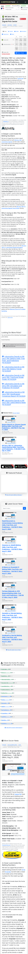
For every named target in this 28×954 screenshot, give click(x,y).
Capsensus (6, 34)
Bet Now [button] (24, 19)
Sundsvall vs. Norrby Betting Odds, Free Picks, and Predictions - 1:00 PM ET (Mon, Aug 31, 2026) (12, 638)
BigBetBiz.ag (6, 121)
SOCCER (14, 24)
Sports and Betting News (12, 744)
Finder (17, 31)
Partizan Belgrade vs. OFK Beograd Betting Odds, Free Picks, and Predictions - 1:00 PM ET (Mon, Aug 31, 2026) (13, 594)
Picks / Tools (20, 53)
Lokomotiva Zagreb (7, 142)
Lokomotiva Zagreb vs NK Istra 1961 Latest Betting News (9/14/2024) (14, 402)
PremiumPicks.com (6, 845)
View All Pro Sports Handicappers (14, 727)
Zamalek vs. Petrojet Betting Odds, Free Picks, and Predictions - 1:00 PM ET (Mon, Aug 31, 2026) (12, 616)
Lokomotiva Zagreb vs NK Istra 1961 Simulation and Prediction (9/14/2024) (13, 385)
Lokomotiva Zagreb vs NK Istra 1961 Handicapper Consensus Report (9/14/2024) (13, 394)
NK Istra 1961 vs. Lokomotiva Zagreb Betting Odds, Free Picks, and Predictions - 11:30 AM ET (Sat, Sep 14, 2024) (13, 448)
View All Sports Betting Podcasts (14, 495)
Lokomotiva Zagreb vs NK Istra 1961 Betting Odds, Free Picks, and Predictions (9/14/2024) (13, 359)
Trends (11, 31)
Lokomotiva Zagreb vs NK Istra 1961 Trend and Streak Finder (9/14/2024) (13, 377)
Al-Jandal (8, 872)
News (12, 34)
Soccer (20, 744)
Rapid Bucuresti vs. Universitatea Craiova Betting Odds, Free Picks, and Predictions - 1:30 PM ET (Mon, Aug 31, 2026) (12, 525)
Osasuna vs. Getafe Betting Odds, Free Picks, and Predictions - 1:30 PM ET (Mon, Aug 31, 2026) (12, 548)
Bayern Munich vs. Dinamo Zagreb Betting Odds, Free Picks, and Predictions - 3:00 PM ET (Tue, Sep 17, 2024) (14, 427)
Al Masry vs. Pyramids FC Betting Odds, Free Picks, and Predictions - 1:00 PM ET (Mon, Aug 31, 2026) (12, 570)
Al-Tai (23, 870)
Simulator (24, 31)
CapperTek (4, 24)
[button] (25, 2)
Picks (5, 31)
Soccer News (16, 413)
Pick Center (10, 24)
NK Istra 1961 (18, 140)
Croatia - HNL (5, 52)
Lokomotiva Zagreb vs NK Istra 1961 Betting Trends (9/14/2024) (13, 369)
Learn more (10, 317)
